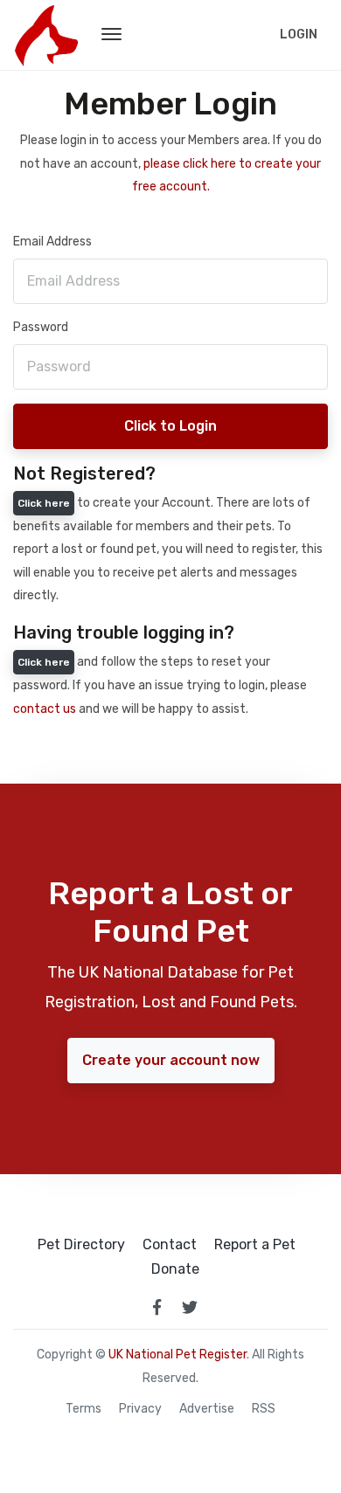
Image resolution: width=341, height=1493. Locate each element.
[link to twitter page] (189, 1307)
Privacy (140, 1409)
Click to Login (170, 426)
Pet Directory (81, 1245)
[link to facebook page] (156, 1307)
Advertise (206, 1409)
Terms (83, 1409)
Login (298, 34)
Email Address (52, 241)
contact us (44, 709)
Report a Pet (255, 1245)
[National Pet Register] (46, 34)
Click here (43, 503)
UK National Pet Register (177, 1354)
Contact (170, 1245)
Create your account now (171, 1060)
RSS (263, 1409)
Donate (175, 1269)
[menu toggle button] (111, 35)
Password (40, 327)
